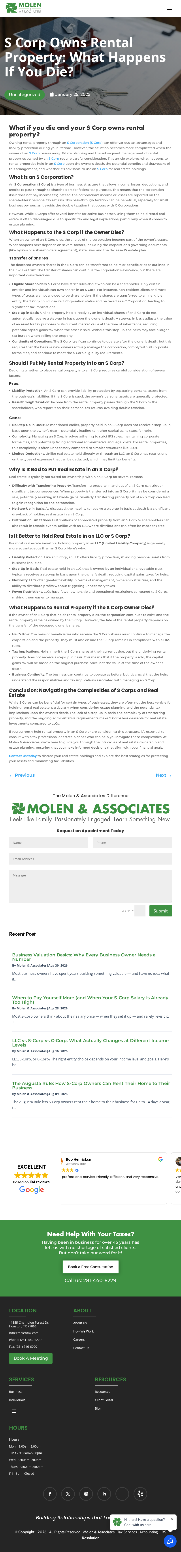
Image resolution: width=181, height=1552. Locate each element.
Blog (98, 1408)
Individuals (17, 1400)
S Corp (34, 153)
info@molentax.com (23, 1333)
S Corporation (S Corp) (85, 143)
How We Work (83, 1331)
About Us (80, 1323)
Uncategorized (24, 94)
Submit (161, 911)
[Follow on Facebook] (50, 1494)
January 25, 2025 (72, 94)
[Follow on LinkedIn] (104, 1494)
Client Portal (104, 1400)
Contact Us (81, 1348)
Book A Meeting (31, 1358)
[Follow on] (135, 1493)
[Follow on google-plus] (122, 1494)
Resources (102, 1391)
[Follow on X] (68, 1494)
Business (15, 1391)
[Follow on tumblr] (140, 1494)
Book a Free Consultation (90, 1267)
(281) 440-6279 (30, 1340)
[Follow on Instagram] (86, 1494)
